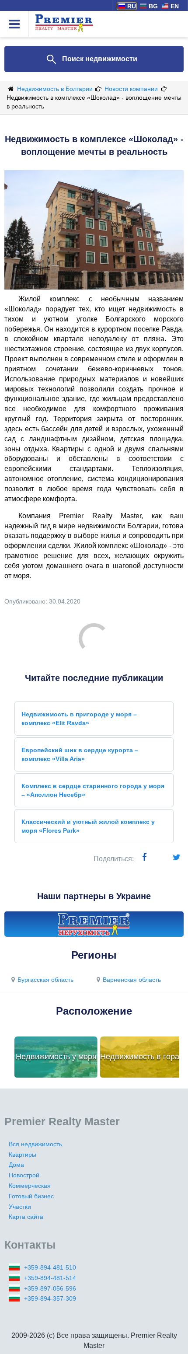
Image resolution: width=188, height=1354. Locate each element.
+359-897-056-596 (50, 1288)
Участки (20, 1206)
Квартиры (22, 1154)
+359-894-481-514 (50, 1277)
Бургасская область (45, 979)
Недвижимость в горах (141, 1056)
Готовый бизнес (31, 1196)
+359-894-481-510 (50, 1267)
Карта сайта (26, 1216)
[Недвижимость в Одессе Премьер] (94, 924)
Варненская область (132, 979)
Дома (16, 1164)
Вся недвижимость (35, 1144)
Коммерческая (30, 1185)
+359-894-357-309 (50, 1298)
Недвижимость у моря (56, 1056)
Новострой (24, 1175)
